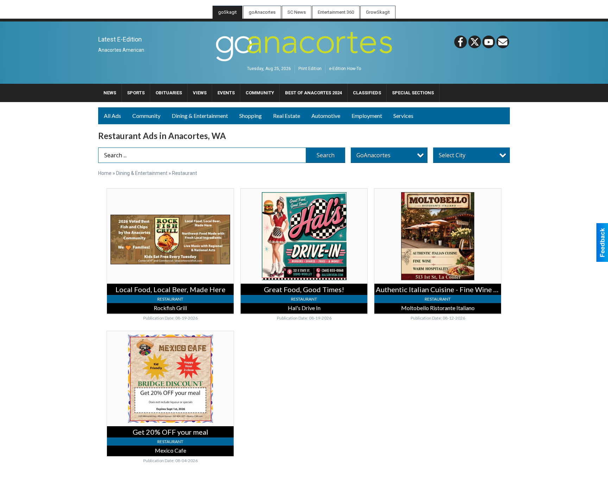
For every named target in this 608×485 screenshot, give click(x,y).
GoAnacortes (373, 155)
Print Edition (310, 69)
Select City (452, 155)
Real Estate (286, 115)
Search (326, 155)
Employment (367, 115)
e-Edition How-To (345, 69)
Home (105, 173)
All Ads (112, 115)
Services (403, 115)
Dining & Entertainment (200, 115)
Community (146, 115)
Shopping (250, 115)
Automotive (325, 115)
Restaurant (184, 173)
